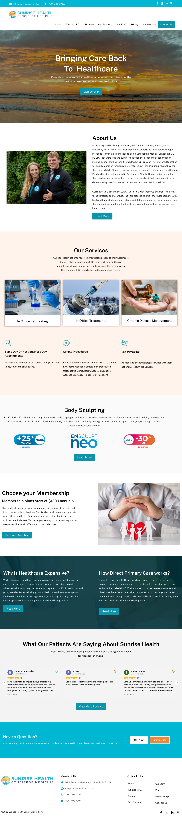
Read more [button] (12, 694)
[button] (177, 683)
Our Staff (160, 784)
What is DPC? (135, 789)
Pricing (159, 790)
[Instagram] (178, 813)
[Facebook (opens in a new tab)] (157, 3)
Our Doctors (134, 802)
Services (132, 796)
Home (131, 783)
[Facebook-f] (161, 813)
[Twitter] (166, 813)
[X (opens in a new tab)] (162, 3)
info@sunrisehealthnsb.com (28, 4)
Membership (91, 91)
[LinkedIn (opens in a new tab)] (166, 3)
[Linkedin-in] (172, 813)
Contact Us (161, 802)
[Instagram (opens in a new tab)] (171, 3)
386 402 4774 (57, 4)
